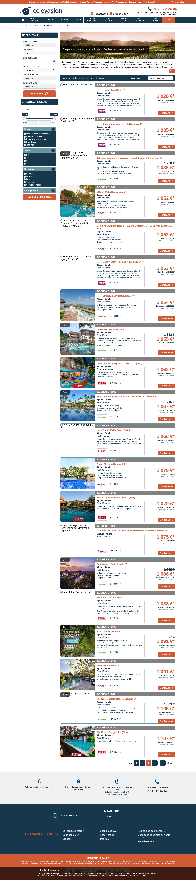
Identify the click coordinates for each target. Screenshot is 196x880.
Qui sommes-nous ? (73, 831)
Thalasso (30, 182)
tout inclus (30, 145)
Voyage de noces (33, 185)
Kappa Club (124, 20)
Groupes (67, 839)
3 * (27, 158)
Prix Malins (155, 20)
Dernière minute (34, 20)
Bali (66, 25)
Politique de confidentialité (152, 831)
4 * (27, 160)
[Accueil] (23, 20)
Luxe (28, 179)
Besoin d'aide (107, 835)
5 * (27, 163)
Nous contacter (70, 835)
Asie (58, 25)
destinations (47, 25)
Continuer (165, 113)
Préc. (130, 763)
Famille (29, 173)
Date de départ (30, 58)
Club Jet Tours (139, 20)
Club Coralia (109, 20)
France (77, 20)
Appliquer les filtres (39, 197)
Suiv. (169, 763)
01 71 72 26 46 (164, 9)
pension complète (34, 136)
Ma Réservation (146, 841)
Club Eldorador (92, 20)
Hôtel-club (30, 176)
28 (163, 763)
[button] (39, 45)
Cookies (104, 839)
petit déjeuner (32, 142)
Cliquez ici (41, 877)
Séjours (50, 20)
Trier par (135, 78)
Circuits (64, 20)
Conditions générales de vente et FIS (154, 836)
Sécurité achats (108, 831)
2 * (27, 155)
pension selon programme (37, 139)
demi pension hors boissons (38, 133)
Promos (169, 20)
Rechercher (37, 93)
